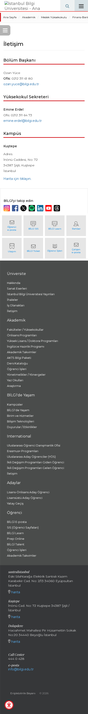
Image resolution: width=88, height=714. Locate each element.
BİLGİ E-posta (17, 522)
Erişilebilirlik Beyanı (22, 693)
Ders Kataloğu (17, 363)
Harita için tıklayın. (17, 179)
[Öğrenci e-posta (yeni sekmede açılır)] (12, 225)
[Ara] (67, 5)
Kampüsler (15, 404)
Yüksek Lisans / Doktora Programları (32, 341)
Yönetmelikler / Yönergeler (26, 374)
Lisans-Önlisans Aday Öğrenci (28, 492)
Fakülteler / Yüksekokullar (25, 329)
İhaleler (12, 299)
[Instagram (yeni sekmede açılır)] (7, 208)
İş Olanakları (15, 305)
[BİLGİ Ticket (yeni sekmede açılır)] (33, 248)
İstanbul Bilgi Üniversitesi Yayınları (31, 294)
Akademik (28, 17)
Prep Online (15, 538)
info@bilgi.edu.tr (21, 669)
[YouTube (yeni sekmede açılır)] (49, 208)
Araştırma (14, 386)
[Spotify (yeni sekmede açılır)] (32, 208)
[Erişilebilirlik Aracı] (9, 705)
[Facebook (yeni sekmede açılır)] (15, 208)
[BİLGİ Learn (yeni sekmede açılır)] (55, 225)
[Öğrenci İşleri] (55, 248)
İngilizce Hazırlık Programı (25, 346)
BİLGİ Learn (15, 533)
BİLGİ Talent (15, 544)
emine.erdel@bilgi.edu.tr (22, 121)
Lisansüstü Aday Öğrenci (24, 498)
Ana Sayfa (9, 17)
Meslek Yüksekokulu (54, 17)
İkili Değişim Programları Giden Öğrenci (35, 462)
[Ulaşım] (12, 248)
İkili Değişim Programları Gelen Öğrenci (35, 468)
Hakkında (13, 283)
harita (15, 592)
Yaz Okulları (15, 380)
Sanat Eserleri (17, 288)
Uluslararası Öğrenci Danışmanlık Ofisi (33, 445)
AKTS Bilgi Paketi (19, 357)
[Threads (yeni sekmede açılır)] (57, 208)
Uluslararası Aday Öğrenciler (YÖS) (31, 456)
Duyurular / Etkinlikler (22, 427)
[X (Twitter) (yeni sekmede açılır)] (24, 208)
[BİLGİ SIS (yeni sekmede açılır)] (33, 225)
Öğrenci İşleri (16, 369)
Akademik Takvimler (21, 352)
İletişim (12, 311)
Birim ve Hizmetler (20, 415)
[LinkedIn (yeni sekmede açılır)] (40, 208)
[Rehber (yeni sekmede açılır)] (76, 225)
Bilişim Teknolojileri (20, 421)
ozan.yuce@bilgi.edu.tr (21, 84)
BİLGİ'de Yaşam (18, 410)
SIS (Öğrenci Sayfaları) (23, 527)
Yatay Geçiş (15, 503)
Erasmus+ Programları (22, 451)
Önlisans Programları (22, 335)
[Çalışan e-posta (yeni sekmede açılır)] (76, 248)
